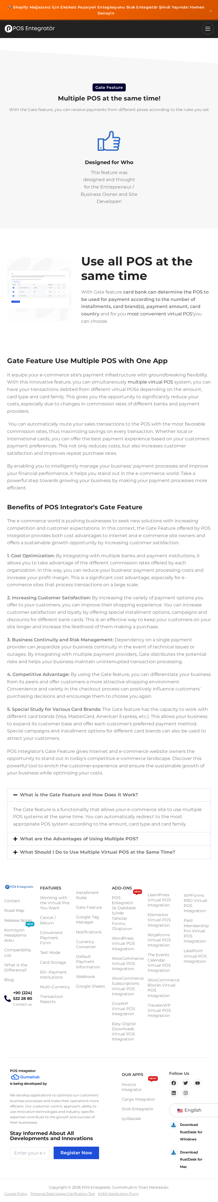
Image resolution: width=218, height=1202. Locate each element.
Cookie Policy (16, 1193)
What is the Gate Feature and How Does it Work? (79, 794)
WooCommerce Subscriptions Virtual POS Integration (127, 986)
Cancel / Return (48, 920)
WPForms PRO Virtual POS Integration (195, 903)
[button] (109, 794)
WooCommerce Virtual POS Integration (127, 963)
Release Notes (18, 920)
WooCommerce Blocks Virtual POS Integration (163, 987)
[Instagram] (185, 1093)
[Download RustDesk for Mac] (173, 1152)
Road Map (14, 910)
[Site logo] (29, 28)
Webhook (85, 976)
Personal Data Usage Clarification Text (62, 1193)
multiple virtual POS (150, 382)
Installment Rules (87, 895)
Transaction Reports (51, 999)
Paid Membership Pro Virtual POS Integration (196, 931)
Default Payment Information (88, 961)
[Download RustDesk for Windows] (173, 1125)
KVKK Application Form (118, 1193)
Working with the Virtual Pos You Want (55, 902)
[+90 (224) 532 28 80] (7, 998)
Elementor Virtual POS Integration (159, 919)
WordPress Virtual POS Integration (123, 943)
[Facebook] (173, 1083)
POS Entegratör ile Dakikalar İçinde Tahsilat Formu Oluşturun (126, 912)
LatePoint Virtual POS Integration (195, 956)
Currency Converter (86, 944)
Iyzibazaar (131, 1118)
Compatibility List (17, 952)
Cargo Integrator (138, 1099)
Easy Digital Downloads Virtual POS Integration (124, 1031)
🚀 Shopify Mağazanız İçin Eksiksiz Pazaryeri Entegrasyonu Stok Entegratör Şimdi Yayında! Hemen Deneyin (109, 10)
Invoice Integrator (139, 1086)
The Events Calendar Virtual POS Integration (159, 962)
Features (50, 888)
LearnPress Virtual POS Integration (159, 900)
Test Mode (50, 952)
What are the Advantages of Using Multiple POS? (79, 838)
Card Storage (53, 962)
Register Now (76, 1152)
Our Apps (132, 1074)
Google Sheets (90, 986)
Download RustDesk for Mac (191, 1159)
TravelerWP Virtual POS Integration (159, 1010)
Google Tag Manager (87, 919)
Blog (9, 979)
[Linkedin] (173, 1093)
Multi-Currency (55, 986)
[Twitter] (185, 1083)
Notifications (89, 932)
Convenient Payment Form (51, 937)
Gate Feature (89, 907)
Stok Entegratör (138, 1108)
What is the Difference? (15, 967)
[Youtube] (197, 1083)
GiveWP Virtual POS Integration (123, 1008)
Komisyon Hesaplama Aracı (18, 934)
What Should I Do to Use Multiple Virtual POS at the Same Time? (97, 852)
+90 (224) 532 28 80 (22, 995)
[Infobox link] (109, 166)
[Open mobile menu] (208, 28)
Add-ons (122, 888)
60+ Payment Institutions (53, 974)
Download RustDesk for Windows (191, 1132)
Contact (12, 900)
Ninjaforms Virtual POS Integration (159, 940)
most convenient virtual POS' (160, 314)
